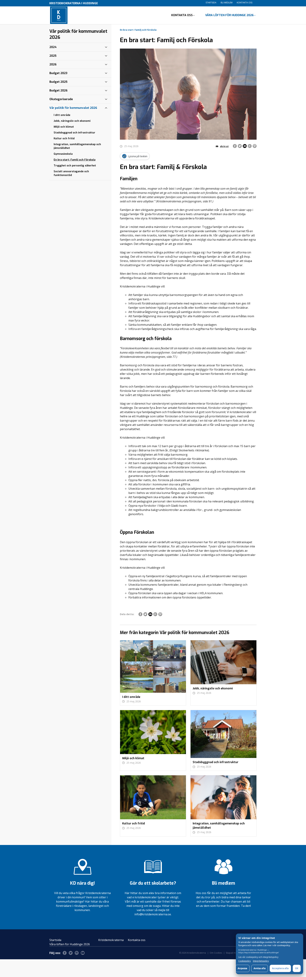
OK (296, 968)
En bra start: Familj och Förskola (74, 159)
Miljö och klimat (64, 126)
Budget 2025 (58, 82)
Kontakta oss (244, 2)
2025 (52, 56)
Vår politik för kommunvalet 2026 (73, 108)
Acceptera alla (280, 968)
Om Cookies (216, 952)
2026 (52, 64)
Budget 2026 (58, 90)
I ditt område (62, 115)
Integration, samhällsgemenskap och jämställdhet (77, 146)
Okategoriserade (61, 99)
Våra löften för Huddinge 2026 (229, 15)
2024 (52, 47)
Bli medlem (227, 2)
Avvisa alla (260, 968)
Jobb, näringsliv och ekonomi (72, 121)
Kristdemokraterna (111, 940)
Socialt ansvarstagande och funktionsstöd (71, 173)
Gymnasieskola (63, 154)
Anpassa (242, 968)
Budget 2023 (58, 73)
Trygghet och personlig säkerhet (75, 165)
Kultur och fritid (64, 138)
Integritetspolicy (261, 961)
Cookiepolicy (244, 961)
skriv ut (224, 146)
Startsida (211, 2)
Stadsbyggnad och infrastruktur (74, 132)
